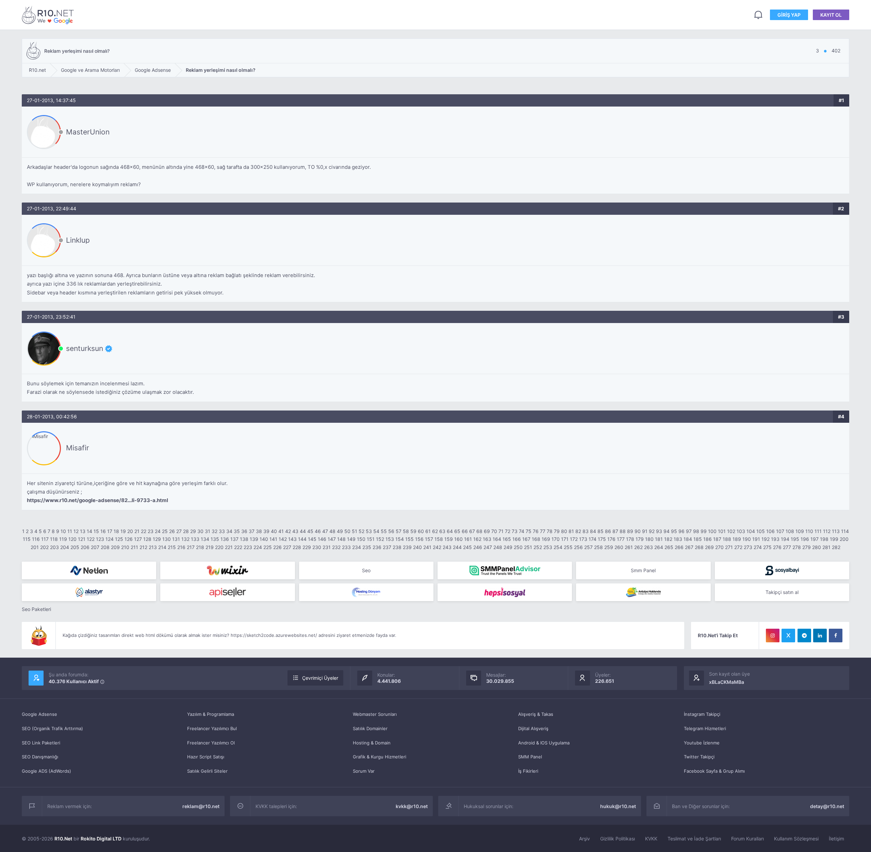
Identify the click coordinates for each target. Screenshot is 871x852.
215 (172, 547)
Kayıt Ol (831, 15)
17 (109, 531)
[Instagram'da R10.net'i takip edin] (772, 635)
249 (508, 547)
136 (224, 539)
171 (565, 539)
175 (602, 539)
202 (44, 547)
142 (283, 539)
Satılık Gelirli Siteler (207, 771)
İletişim (836, 838)
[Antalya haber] (643, 592)
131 (176, 539)
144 (302, 539)
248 (497, 547)
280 (816, 547)
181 (659, 539)
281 (826, 547)
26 (172, 531)
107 (780, 531)
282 (836, 547)
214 (162, 547)
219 (210, 547)
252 (537, 547)
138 (244, 539)
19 (123, 531)
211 (134, 547)
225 (267, 547)
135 (215, 539)
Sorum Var (364, 771)
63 (442, 531)
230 (316, 547)
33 (222, 531)
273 (748, 547)
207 (95, 547)
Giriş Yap (789, 15)
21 (136, 531)
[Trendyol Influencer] (227, 570)
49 (340, 531)
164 (497, 539)
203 (54, 547)
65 (457, 531)
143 (292, 539)
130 (166, 539)
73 (514, 531)
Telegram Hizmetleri (705, 728)
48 (332, 531)
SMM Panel (530, 756)
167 (526, 539)
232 (336, 547)
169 (546, 539)
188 (727, 539)
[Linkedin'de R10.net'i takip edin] (820, 635)
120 (72, 539)
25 (165, 531)
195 (795, 539)
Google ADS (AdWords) (46, 771)
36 (244, 531)
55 (384, 531)
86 (608, 531)
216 (181, 547)
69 (487, 531)
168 (536, 539)
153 (389, 539)
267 (689, 547)
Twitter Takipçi (699, 756)
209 (115, 547)
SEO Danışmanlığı (40, 756)
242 (437, 547)
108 (790, 531)
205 (74, 547)
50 (347, 531)
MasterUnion (88, 131)
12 (76, 531)
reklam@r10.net (200, 806)
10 (63, 531)
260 (618, 547)
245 (467, 547)
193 (775, 539)
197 (814, 539)
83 (585, 531)
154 (399, 539)
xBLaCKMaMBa (726, 682)
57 (398, 531)
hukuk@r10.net (618, 806)
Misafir (77, 447)
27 (179, 531)
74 (521, 531)
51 (354, 531)
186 (707, 539)
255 (568, 547)
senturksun (84, 348)
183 (678, 539)
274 (758, 547)
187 (717, 539)
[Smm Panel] (782, 570)
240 (417, 547)
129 (157, 539)
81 (571, 531)
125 (119, 539)
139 (254, 539)
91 (644, 531)
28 (186, 531)
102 (731, 531)
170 (556, 539)
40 (274, 531)
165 (507, 539)
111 (818, 531)
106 (770, 531)
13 (82, 531)
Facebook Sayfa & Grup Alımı (714, 771)
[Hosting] (89, 570)
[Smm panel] (505, 570)
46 (318, 531)
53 (369, 531)
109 (799, 531)
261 (629, 547)
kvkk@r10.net (412, 806)
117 (45, 539)
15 (96, 531)
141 (273, 539)
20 (130, 531)
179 (640, 539)
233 (346, 547)
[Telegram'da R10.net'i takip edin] (804, 635)
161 (468, 539)
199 (834, 539)
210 (125, 547)
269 (709, 547)
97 (689, 531)
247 (487, 547)
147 (332, 539)
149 (351, 539)
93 (659, 531)
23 (150, 531)
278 (796, 547)
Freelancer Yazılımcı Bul (212, 728)
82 (578, 531)
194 (785, 539)
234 (356, 547)
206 (85, 547)
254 (558, 547)
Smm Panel (643, 570)
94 (666, 531)
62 (435, 531)
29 (193, 531)
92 (652, 531)
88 (623, 531)
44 (303, 531)
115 (27, 539)
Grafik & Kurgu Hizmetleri (379, 756)
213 (153, 547)
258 (598, 547)
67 (472, 531)
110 (809, 531)
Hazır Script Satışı (205, 756)
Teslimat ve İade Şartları (694, 838)
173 (583, 539)
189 (737, 539)
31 (207, 531)
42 (288, 531)
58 (406, 531)
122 (91, 539)
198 (824, 539)
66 (465, 531)
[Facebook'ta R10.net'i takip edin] (835, 635)
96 (681, 531)
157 (429, 539)
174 (592, 539)
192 (765, 539)
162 (477, 539)
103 (741, 531)
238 (397, 547)
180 (649, 539)
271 (729, 547)
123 (100, 539)
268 (699, 547)
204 (64, 547)
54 (376, 531)
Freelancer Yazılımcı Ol (211, 742)
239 (407, 547)
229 (306, 547)
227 (287, 547)
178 (630, 539)
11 (69, 531)
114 (845, 531)
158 (438, 539)
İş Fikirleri (528, 771)
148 (341, 539)
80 (564, 531)
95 (674, 531)
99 (704, 531)
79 (557, 531)
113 (836, 531)
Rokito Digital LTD (101, 838)
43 (295, 531)
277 (787, 547)
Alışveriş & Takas (535, 714)
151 (371, 539)
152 (380, 539)
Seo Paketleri (36, 609)
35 (237, 531)
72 (507, 531)
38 (259, 531)
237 (387, 547)
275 (767, 547)
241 (427, 547)
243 (447, 547)
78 (550, 531)
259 (608, 547)
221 (229, 547)
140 (264, 539)
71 (501, 531)
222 (238, 547)
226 (277, 547)
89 (630, 531)
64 (450, 531)
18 (116, 531)
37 (251, 531)
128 (147, 539)
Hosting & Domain (372, 742)
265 (668, 547)
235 (366, 547)
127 (138, 539)
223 (248, 547)
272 (738, 547)
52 (361, 531)
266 (679, 547)
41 (281, 531)
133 (195, 539)
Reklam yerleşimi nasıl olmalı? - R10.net (49, 14)
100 (712, 531)
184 (688, 539)
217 (191, 547)
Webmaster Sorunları (375, 714)
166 (516, 539)
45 (310, 531)
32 (214, 531)
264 (658, 547)
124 (109, 539)
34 (229, 531)
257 (588, 547)
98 (696, 531)
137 (234, 539)
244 (457, 547)
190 (746, 539)
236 (377, 547)
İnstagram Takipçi (702, 714)
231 (327, 547)
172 (574, 539)
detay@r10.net (827, 806)
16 (103, 531)
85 (600, 531)
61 (428, 531)
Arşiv (584, 838)
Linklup (78, 240)
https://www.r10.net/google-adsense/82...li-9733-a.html (97, 500)
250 (518, 547)
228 (297, 547)
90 (638, 531)
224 (257, 547)
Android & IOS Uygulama (544, 742)
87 (615, 531)
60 (421, 531)
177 (621, 539)
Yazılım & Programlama (210, 714)
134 (205, 539)
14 (89, 531)
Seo (366, 570)
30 (200, 531)
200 (844, 539)
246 (477, 547)
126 (129, 539)
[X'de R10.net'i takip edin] (788, 635)
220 (219, 547)
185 (697, 539)
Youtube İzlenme (702, 742)
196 (805, 539)
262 (638, 547)
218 (200, 547)
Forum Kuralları (747, 838)
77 (542, 531)
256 (578, 547)
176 (611, 539)
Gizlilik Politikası (617, 838)
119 (63, 539)
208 (105, 547)
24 (158, 531)
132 (185, 539)
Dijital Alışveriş (533, 728)
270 (719, 547)
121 (81, 539)
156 (419, 539)
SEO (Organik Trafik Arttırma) (52, 728)
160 (458, 539)
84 (593, 531)
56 (391, 531)
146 (322, 539)
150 (361, 539)
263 (648, 547)
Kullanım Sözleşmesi (796, 838)
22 (143, 531)
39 (266, 531)
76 (536, 531)
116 (36, 539)
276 (777, 547)
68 (479, 531)
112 (827, 531)
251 (528, 547)
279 (806, 547)
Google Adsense (39, 714)
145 (312, 539)
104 (750, 531)
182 (668, 539)
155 (409, 539)
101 (722, 531)
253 (547, 547)
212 (143, 547)
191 (756, 539)
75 (528, 531)
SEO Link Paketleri (41, 742)
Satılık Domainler (370, 728)
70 (494, 531)
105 (760, 531)
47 (325, 531)
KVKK (651, 838)
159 (448, 539)
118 (54, 539)
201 (35, 547)
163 (487, 539)
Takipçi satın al (782, 592)
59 (413, 531)
